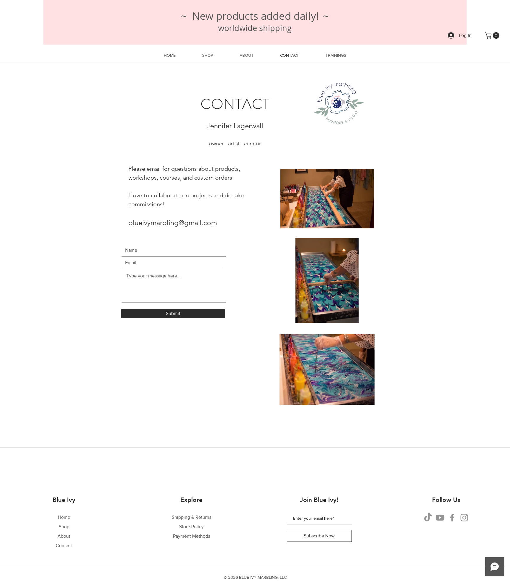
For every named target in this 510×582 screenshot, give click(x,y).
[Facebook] (452, 518)
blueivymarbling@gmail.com (172, 222)
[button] (493, 35)
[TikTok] (428, 518)
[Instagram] (464, 518)
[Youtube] (440, 518)
